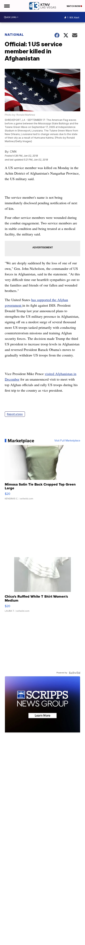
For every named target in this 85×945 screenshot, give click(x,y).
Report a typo (15, 414)
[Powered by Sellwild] (74, 672)
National (14, 35)
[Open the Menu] (6, 6)
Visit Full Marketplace (67, 440)
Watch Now (73, 6)
